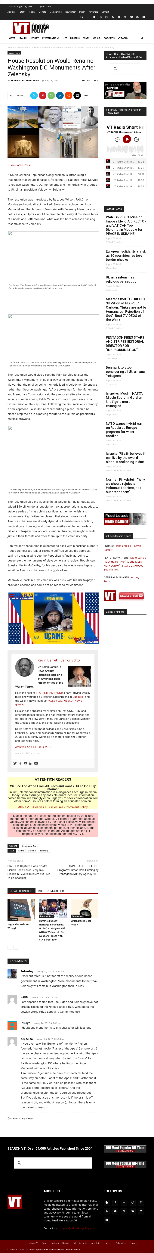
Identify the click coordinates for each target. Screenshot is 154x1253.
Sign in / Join (44, 6)
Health (22, 38)
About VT (12, 11)
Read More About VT (64, 1220)
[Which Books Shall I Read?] (84, 908)
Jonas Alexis (123, 546)
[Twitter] (125, 17)
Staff (22, 11)
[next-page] (16, 947)
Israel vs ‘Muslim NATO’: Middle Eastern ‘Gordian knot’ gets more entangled (124, 399)
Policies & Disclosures (48, 807)
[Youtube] (143, 17)
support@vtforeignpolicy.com (76, 1228)
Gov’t (12, 38)
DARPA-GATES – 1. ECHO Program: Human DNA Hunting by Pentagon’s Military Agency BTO (77, 870)
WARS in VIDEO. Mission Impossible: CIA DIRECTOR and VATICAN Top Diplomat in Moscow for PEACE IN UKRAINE (126, 225)
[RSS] (113, 17)
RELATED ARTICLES (21, 891)
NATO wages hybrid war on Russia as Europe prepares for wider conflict (124, 429)
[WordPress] (137, 17)
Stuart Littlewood (132, 565)
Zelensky (44, 850)
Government (24, 47)
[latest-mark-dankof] (125, 524)
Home (11, 47)
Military (75, 38)
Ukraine (32, 850)
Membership (56, 11)
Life (65, 38)
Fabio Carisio (138, 557)
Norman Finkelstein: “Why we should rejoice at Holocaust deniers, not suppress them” (125, 485)
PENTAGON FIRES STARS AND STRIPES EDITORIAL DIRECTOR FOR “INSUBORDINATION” (125, 343)
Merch (82, 11)
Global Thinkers (115, 611)
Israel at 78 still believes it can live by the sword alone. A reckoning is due (125, 458)
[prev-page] (10, 947)
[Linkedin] (60, 95)
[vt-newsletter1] (125, 600)
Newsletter (70, 11)
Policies (31, 11)
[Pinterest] (42, 95)
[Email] (77, 95)
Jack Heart (111, 561)
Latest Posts (114, 208)
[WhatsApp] (51, 95)
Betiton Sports (73, 1249)
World (96, 38)
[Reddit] (100, 17)
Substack (78, 696)
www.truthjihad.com (27, 753)
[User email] (36, 763)
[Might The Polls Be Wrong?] (21, 910)
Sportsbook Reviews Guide (50, 1249)
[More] (86, 95)
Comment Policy (77, 807)
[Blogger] (82, 17)
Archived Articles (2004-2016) (33, 746)
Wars (86, 38)
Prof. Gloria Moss (131, 561)
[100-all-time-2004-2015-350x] (125, 1152)
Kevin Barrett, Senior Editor (25, 80)
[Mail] (94, 17)
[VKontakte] (131, 17)
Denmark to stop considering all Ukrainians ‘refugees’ (125, 371)
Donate (42, 11)
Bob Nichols (111, 569)
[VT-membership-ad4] (125, 98)
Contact (105, 11)
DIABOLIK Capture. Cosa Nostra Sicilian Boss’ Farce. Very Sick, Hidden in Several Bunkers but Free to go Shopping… (29, 872)
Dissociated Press (20, 165)
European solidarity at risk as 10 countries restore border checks (126, 255)
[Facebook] (88, 17)
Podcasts (109, 38)
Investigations (50, 38)
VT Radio (123, 38)
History (34, 38)
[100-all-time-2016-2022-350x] (125, 1167)
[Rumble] (106, 17)
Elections (13, 919)
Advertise (93, 11)
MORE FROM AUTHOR (51, 891)
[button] (141, 38)
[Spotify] (119, 17)
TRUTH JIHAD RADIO (49, 692)
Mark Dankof (112, 565)
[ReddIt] (68, 95)
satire (21, 850)
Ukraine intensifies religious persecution (122, 279)
